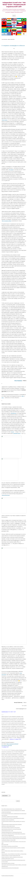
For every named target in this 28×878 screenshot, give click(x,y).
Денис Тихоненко (17, 765)
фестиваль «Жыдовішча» (16, 781)
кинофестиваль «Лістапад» (11, 770)
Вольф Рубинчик (13, 762)
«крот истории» (7, 756)
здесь (23, 396)
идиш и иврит (19, 768)
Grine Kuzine (4, 120)
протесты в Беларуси (6, 776)
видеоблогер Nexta (22, 761)
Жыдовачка (13, 413)
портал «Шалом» (14, 774)
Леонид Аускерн (21, 770)
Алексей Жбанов (17, 759)
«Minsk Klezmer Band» (12, 754)
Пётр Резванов (18, 380)
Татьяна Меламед (21, 778)
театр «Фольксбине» (6, 779)
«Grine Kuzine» (9, 753)
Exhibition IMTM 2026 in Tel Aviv (8, 858)
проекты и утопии (22, 774)
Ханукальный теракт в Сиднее (8, 863)
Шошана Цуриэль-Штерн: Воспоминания (10, 867)
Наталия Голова (11, 773)
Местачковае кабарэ (6, 220)
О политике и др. (9, 751)
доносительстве (5, 495)
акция (12, 431)
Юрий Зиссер (11, 782)
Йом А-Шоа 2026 (5, 844)
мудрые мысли (5, 773)
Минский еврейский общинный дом (15, 771)
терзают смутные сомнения (16, 779)
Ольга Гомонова (18, 773)
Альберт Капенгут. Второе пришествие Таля (11, 855)
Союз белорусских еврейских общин (9, 778)
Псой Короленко (14, 776)
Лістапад (11, 169)
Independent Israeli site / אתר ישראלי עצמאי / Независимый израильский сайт (14, 5)
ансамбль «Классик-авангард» (11, 761)
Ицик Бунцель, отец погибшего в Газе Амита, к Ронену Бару (14, 853)
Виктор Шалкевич (5, 762)
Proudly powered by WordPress (7, 875)
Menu (14, 15)
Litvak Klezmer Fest (9, 757)
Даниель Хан (10, 765)
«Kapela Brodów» (15, 753)
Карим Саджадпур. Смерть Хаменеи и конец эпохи (12, 857)
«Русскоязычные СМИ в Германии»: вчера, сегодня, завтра (14, 836)
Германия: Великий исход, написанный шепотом (12, 832)
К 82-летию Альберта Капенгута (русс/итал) (11, 827)
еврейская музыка (21, 767)
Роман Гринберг (21, 776)
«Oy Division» (19, 754)
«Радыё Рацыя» (14, 756)
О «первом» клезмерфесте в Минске (13, 45)
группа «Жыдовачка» (14, 764)
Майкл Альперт (5, 771)
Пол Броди (8, 774)
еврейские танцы (5, 768)
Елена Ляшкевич (12, 768)
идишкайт (4, 770)
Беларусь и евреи (15, 750)
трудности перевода (6, 781)
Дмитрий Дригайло (12, 767)
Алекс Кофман (17, 757)
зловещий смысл (17, 433)
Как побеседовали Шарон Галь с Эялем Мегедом (12, 808)
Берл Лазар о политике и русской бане (10, 846)
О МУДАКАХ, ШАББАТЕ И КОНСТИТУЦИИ (10, 816)
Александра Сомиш (10, 759)
